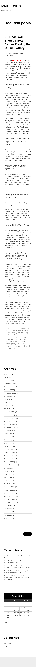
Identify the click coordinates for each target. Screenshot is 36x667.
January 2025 (9, 415)
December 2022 (10, 493)
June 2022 (8, 512)
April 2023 (7, 481)
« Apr (5, 622)
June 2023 (8, 474)
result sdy (14, 339)
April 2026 (7, 374)
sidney (7, 344)
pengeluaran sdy (11, 337)
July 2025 (7, 399)
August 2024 (8, 430)
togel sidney (13, 348)
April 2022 (7, 518)
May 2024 (7, 440)
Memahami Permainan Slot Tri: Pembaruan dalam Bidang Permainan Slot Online (18, 577)
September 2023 (10, 465)
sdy (6, 342)
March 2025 (8, 409)
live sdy (21, 335)
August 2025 (8, 396)
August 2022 (8, 506)
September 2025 (10, 393)
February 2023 (9, 487)
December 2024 (10, 418)
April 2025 (7, 405)
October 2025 (9, 390)
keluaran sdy (17, 60)
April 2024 (7, 443)
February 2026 (9, 380)
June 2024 (8, 437)
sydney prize (15, 346)
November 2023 (10, 459)
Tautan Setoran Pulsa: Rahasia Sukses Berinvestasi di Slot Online (17, 567)
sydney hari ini (16, 344)
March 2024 (8, 446)
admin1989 (9, 55)
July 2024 (7, 434)
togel (23, 346)
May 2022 (7, 515)
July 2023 (7, 471)
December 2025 (10, 387)
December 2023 (10, 455)
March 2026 (8, 377)
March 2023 (8, 484)
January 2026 (9, 384)
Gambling (16, 328)
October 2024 (9, 424)
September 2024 (10, 427)
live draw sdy (23, 333)
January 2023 (9, 490)
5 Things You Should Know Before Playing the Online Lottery (18, 42)
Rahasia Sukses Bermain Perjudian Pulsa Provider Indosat (17, 572)
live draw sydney (11, 335)
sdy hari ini (12, 342)
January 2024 (9, 452)
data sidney (12, 330)
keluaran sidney (11, 333)
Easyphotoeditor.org (11, 5)
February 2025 (9, 412)
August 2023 (8, 468)
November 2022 (10, 496)
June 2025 (8, 402)
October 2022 (9, 499)
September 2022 (10, 502)
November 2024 (10, 421)
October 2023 (9, 462)
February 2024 (9, 449)
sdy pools (21, 342)
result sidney (24, 339)
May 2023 (7, 477)
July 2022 (7, 509)
